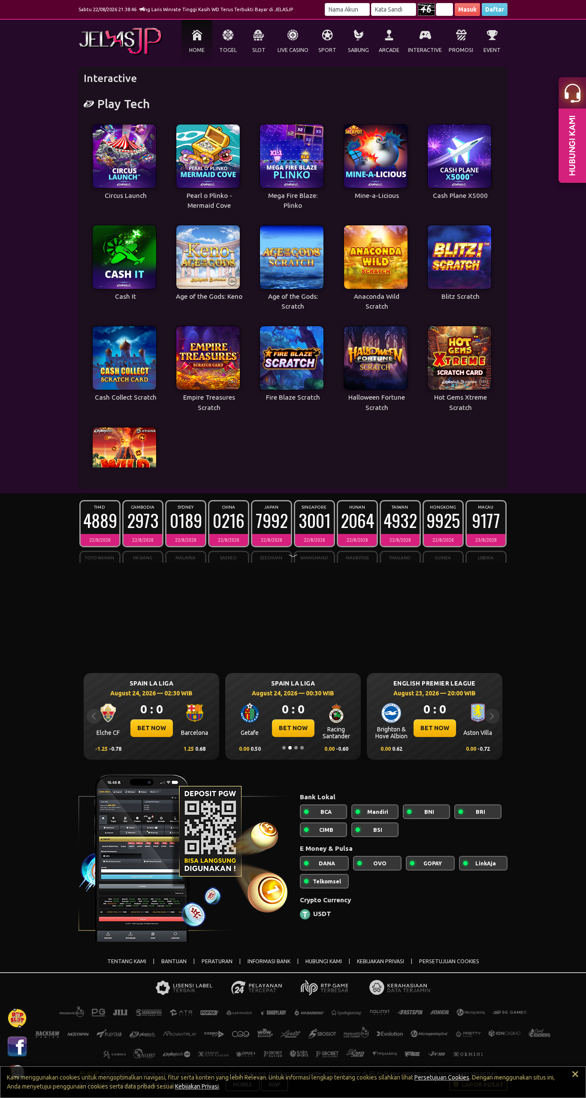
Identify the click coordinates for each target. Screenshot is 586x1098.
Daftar (494, 9)
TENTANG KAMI (126, 961)
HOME (197, 50)
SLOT (259, 50)
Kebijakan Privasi (197, 1086)
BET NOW (108, 728)
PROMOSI (461, 50)
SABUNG (358, 50)
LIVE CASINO (293, 50)
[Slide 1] (284, 748)
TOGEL (228, 50)
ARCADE (389, 50)
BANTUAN (174, 961)
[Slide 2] (290, 748)
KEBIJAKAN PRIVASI (380, 961)
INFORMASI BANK (269, 961)
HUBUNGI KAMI (323, 961)
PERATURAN (217, 961)
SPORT (327, 50)
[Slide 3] (296, 748)
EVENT (492, 50)
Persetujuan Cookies (441, 1077)
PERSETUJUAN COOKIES (449, 961)
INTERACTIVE (425, 50)
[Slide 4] (302, 748)
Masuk (467, 9)
